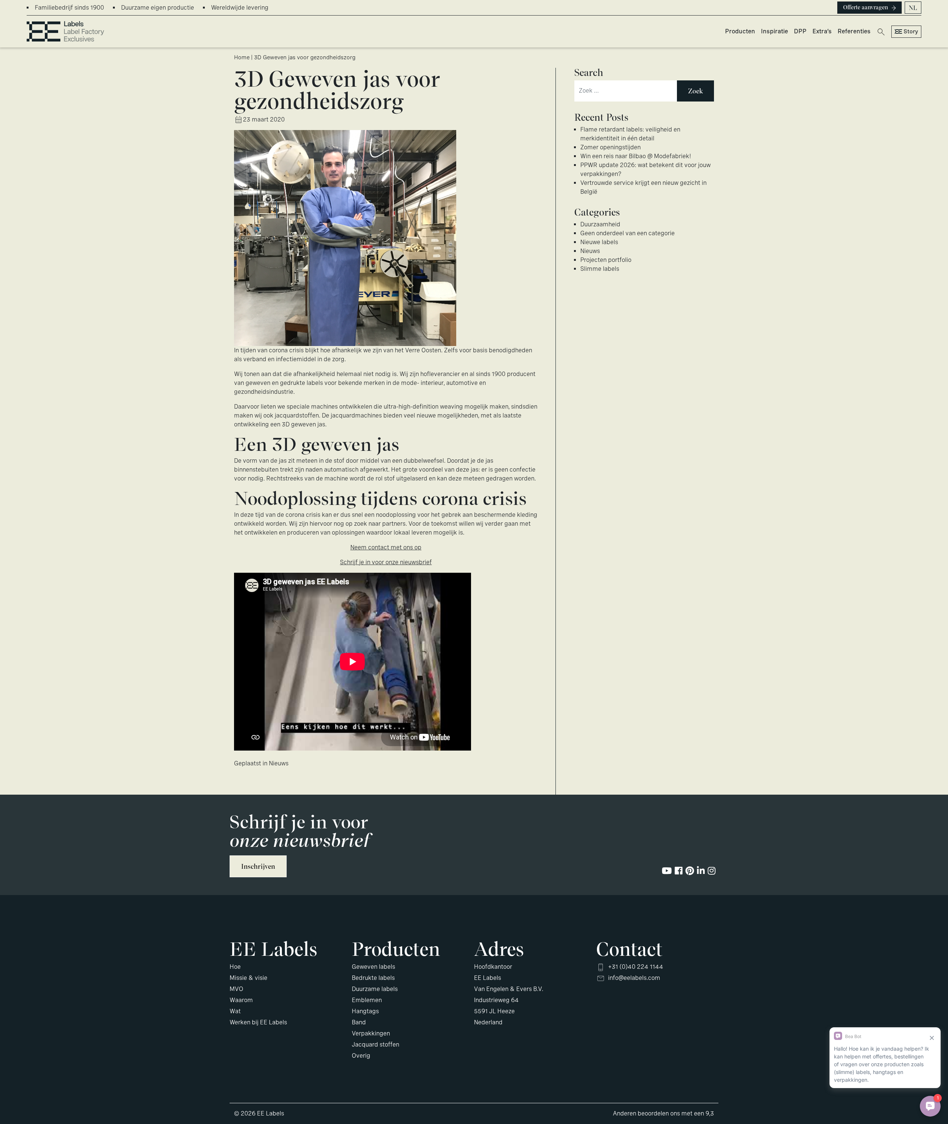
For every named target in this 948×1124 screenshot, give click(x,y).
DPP (800, 31)
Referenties (854, 31)
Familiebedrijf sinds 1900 (69, 7)
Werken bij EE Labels (258, 1022)
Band (359, 1022)
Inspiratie (774, 31)
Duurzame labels (375, 988)
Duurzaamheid (600, 224)
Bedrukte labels (373, 977)
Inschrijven (258, 866)
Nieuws (278, 763)
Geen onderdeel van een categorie (627, 233)
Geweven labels (373, 966)
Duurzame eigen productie (157, 7)
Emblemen (367, 1000)
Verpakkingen (371, 1033)
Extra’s (822, 31)
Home (242, 57)
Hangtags (365, 1011)
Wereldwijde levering (239, 7)
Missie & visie (248, 977)
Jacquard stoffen (375, 1044)
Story (911, 31)
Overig (361, 1055)
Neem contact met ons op (385, 547)
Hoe (235, 966)
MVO (236, 988)
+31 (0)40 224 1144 (635, 966)
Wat (235, 1011)
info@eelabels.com (634, 977)
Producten (740, 31)
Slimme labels (599, 268)
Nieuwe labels (599, 242)
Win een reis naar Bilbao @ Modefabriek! (635, 156)
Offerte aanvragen (865, 7)
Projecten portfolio (605, 259)
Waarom (241, 1000)
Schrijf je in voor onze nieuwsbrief (386, 562)
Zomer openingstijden (610, 147)
